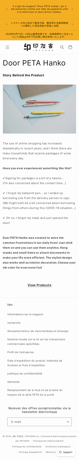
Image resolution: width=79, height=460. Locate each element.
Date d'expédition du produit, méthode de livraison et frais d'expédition (34, 363)
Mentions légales (55, 452)
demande (13, 381)
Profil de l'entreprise (20, 352)
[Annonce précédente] (7, 9)
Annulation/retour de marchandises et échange (37, 331)
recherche (13, 322)
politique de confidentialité (24, 373)
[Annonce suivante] (72, 9)
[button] (7, 47)
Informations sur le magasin (25, 314)
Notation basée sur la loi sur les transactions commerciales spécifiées (36, 341)
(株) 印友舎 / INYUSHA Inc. (26, 436)
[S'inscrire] (67, 422)
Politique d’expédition (30, 452)
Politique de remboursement (48, 441)
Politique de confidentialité (27, 446)
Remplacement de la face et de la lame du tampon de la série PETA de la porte (34, 392)
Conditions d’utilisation (57, 446)
